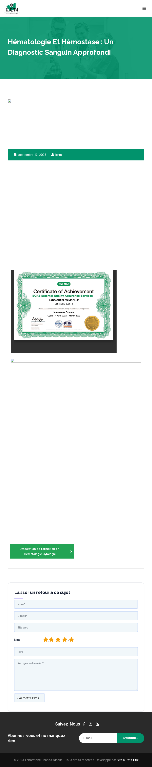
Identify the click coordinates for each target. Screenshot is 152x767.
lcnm (58, 155)
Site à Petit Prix (127, 760)
